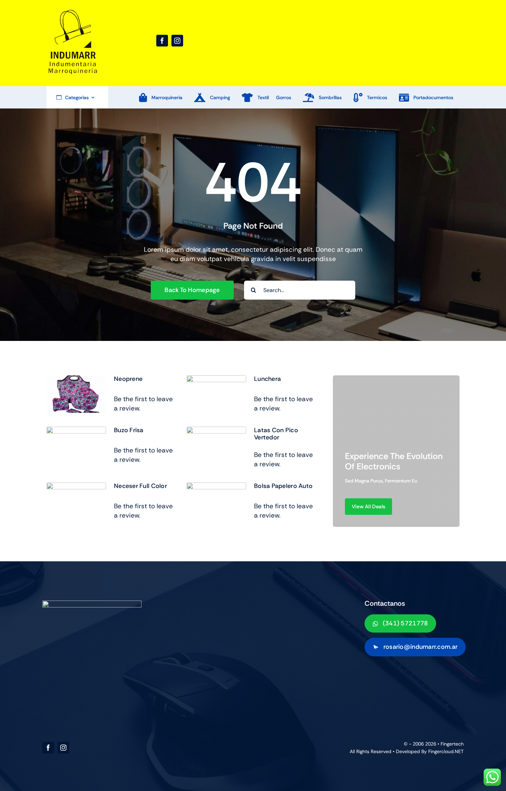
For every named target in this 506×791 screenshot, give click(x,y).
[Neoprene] (76, 380)
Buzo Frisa (129, 430)
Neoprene (128, 379)
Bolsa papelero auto (283, 486)
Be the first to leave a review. (143, 404)
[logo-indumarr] (72, 11)
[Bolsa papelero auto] (216, 487)
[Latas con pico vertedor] (216, 431)
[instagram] (177, 40)
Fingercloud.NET (446, 751)
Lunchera (267, 379)
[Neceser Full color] (76, 487)
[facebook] (162, 40)
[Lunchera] (216, 380)
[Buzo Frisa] (76, 431)
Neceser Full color (140, 486)
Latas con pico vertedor (276, 434)
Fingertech (452, 744)
